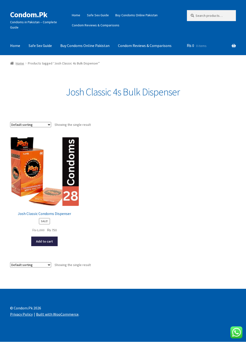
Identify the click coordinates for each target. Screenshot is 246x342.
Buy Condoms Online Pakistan (136, 15)
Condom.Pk (28, 14)
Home (76, 15)
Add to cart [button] (44, 241)
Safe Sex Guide (98, 15)
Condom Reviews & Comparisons (95, 25)
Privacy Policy (21, 314)
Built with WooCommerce (57, 314)
